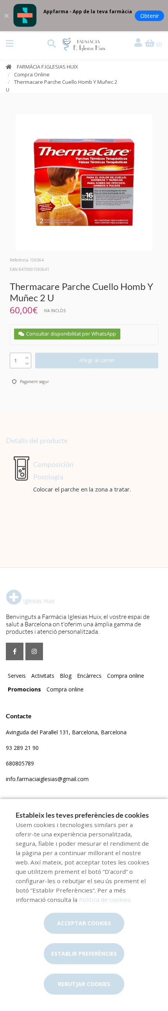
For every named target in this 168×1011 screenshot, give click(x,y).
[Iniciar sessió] (139, 43)
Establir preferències (84, 953)
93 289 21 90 (22, 747)
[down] (27, 362)
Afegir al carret (96, 360)
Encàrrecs (89, 675)
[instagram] (34, 651)
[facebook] (14, 651)
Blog (65, 675)
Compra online (125, 675)
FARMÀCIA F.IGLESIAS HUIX (47, 66)
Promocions (24, 689)
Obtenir (149, 15)
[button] (9, 44)
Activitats (42, 675)
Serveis (17, 675)
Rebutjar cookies (84, 984)
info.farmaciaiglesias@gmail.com (47, 779)
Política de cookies (105, 899)
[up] (27, 356)
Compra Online (32, 74)
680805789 (20, 763)
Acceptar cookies (84, 923)
